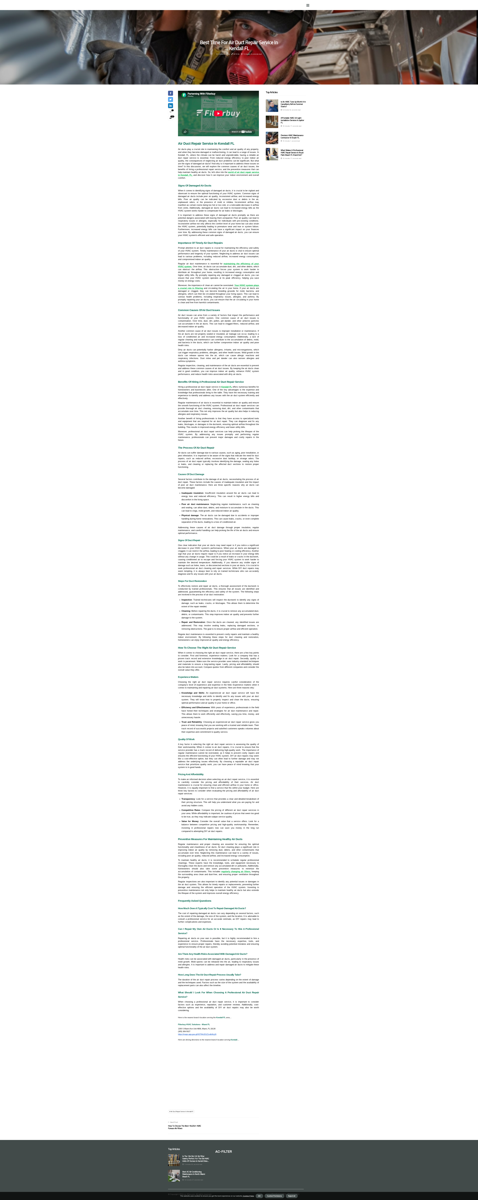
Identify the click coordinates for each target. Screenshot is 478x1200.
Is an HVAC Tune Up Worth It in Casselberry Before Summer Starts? (293, 104)
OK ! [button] (259, 1196)
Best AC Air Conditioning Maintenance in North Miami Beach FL (193, 1174)
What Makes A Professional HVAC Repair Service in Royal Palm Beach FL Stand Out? (292, 152)
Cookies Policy (248, 1196)
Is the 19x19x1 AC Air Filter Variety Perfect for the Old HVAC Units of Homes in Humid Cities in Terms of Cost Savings (195, 1158)
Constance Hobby (224, 54)
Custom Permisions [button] (274, 1196)
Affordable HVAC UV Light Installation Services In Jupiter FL (292, 120)
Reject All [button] (291, 1196)
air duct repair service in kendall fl (182, 1111)
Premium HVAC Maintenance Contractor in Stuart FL (292, 136)
